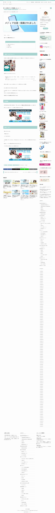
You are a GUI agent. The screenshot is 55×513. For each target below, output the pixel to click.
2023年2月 (41, 336)
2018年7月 (41, 426)
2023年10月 (41, 324)
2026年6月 (41, 274)
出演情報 (9, 45)
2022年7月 (41, 347)
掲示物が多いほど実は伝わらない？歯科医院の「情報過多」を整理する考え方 (45, 197)
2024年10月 (41, 304)
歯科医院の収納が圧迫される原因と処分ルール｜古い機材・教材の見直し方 (45, 190)
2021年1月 (41, 377)
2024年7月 (41, 309)
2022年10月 (41, 342)
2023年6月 (41, 331)
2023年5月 (41, 332)
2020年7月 (41, 387)
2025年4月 (41, 294)
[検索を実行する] (51, 8)
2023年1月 (41, 337)
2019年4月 (41, 412)
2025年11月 (41, 286)
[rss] (50, 0)
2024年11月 (41, 302)
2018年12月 (41, 417)
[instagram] (46, 0)
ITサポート (41, 230)
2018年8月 (41, 424)
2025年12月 (41, 284)
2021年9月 (41, 364)
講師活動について (9, 9)
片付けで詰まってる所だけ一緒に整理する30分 (46, 223)
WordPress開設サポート (43, 234)
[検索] (51, 0)
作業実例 (42, 207)
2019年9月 (41, 404)
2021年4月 (41, 372)
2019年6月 (41, 409)
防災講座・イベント (43, 217)
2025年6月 (41, 292)
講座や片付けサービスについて (25, 510)
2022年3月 (41, 354)
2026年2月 (41, 281)
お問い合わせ (35, 510)
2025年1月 (41, 299)
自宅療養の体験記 (43, 262)
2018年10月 (41, 421)
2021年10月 (41, 362)
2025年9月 (41, 289)
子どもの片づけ (23, 484)
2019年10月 (41, 402)
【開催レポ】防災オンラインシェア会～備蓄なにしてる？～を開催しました (45, 192)
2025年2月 (41, 297)
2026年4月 (41, 277)
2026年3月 (41, 279)
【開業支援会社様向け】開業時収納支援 (45, 206)
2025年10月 (41, 287)
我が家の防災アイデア (43, 218)
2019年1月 (41, 416)
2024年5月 (41, 312)
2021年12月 (41, 359)
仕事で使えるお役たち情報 (44, 259)
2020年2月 (41, 396)
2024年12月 (41, 301)
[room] (48, 0)
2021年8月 (41, 366)
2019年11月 (41, 401)
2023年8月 (41, 327)
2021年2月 (41, 376)
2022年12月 (41, 339)
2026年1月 (41, 282)
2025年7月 (41, 291)
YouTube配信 (42, 242)
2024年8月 (41, 307)
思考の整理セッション (43, 228)
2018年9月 (41, 422)
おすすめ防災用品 (43, 220)
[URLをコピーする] (33, 169)
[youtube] (49, 0)
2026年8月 (41, 271)
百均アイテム (42, 239)
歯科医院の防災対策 (42, 212)
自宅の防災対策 (42, 215)
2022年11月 (41, 341)
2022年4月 (41, 352)
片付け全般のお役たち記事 (43, 245)
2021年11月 (41, 361)
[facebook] (45, 0)
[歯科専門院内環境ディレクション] (7, 2)
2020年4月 (41, 392)
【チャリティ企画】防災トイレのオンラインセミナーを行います (45, 187)
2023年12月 (41, 321)
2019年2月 (41, 414)
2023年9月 (41, 326)
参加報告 (42, 256)
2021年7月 (41, 367)
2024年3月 (41, 316)
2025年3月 (41, 296)
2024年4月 (41, 314)
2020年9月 (41, 384)
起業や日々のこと (42, 257)
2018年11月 (41, 419)
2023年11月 (41, 322)
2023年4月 (41, 334)
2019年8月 (41, 406)
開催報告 (42, 253)
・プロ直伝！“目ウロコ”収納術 (40, 436)
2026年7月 (41, 272)
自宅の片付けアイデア (43, 237)
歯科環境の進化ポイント (43, 210)
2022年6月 (41, 349)
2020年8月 (41, 386)
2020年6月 (41, 389)
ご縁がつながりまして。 (11, 44)
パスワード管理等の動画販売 (44, 231)
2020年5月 (41, 391)
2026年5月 (41, 276)
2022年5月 (41, 351)
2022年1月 (41, 357)
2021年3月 (41, 374)
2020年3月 (41, 394)
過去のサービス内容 (42, 265)
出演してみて (10, 47)
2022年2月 (41, 356)
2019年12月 (41, 399)
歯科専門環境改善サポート (43, 203)
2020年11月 (41, 381)
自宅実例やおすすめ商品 (25, 481)
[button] (7, 169)
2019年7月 (41, 407)
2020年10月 (41, 382)
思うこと (23, 500)
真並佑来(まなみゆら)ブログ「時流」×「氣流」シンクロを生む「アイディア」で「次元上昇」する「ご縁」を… (20, 77)
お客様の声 (5, 9)
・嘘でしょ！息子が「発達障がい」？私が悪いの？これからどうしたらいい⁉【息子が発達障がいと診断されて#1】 (43, 442)
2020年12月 (41, 379)
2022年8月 (41, 346)
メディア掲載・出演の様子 (15, 9)
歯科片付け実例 (31, 510)
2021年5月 (41, 371)
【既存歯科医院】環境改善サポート (45, 204)
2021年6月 (41, 369)
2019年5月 (41, 411)
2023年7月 (41, 329)
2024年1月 (41, 319)
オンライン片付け (42, 221)
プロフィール (45, 28)
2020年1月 (41, 397)
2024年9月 (41, 306)
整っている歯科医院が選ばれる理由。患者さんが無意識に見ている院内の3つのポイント (45, 195)
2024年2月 (41, 317)
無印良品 (23, 477)
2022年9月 (41, 344)
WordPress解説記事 (43, 233)
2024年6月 (41, 311)
